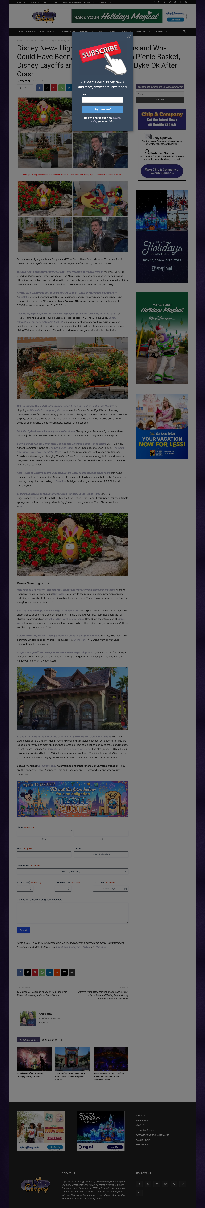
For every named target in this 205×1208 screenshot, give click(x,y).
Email (85, 94)
